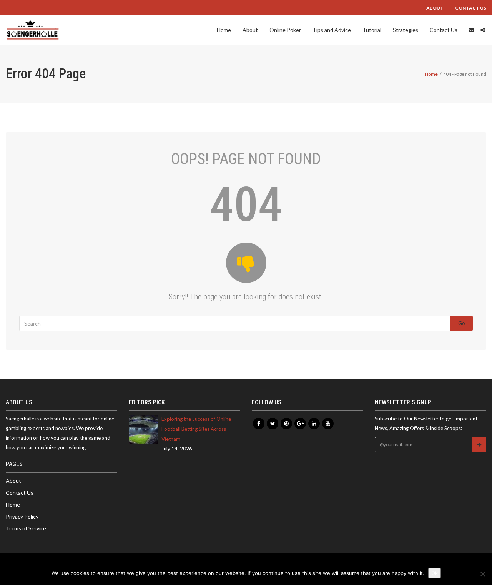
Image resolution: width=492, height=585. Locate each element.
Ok (434, 573)
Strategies (405, 30)
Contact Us (470, 8)
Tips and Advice (331, 30)
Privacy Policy (22, 516)
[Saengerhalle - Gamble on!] (32, 30)
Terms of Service (26, 528)
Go (461, 323)
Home (224, 30)
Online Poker (285, 30)
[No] (482, 574)
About (435, 8)
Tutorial (371, 30)
